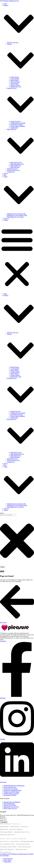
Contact (5, 220)
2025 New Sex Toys (12, 42)
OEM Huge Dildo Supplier (27, 841)
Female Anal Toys (15, 121)
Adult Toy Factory (4, 841)
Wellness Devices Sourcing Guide (16, 213)
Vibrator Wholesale (14, 826)
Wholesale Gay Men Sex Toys (7, 834)
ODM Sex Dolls (4, 829)
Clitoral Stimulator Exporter (23, 844)
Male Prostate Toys (15, 165)
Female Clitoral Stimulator (17, 126)
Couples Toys (11, 172)
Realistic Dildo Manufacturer (7, 849)
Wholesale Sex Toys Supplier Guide (17, 215)
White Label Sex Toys (5, 852)
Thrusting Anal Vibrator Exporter (8, 846)
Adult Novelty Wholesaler (15, 829)
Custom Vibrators (14, 841)
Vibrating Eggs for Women (17, 123)
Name (2, 818)
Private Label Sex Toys (13, 170)
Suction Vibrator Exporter (24, 846)
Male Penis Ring (15, 167)
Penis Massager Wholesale (6, 832)
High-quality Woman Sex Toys (21, 832)
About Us (6, 218)
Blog (4, 175)
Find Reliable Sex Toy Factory (15, 217)
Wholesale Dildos (4, 826)
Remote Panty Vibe (15, 86)
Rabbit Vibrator (14, 77)
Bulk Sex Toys (24, 826)
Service (5, 173)
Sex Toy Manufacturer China (7, 844)
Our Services (3, 782)
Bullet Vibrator (14, 80)
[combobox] (8, 515)
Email (2, 820)
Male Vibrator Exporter (21, 849)
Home (5, 3)
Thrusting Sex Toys (12, 168)
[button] (17, 257)
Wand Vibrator (14, 83)
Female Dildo (14, 127)
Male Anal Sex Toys (16, 162)
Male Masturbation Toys (17, 164)
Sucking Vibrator (15, 82)
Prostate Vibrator (15, 85)
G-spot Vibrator (14, 78)
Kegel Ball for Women (16, 124)
